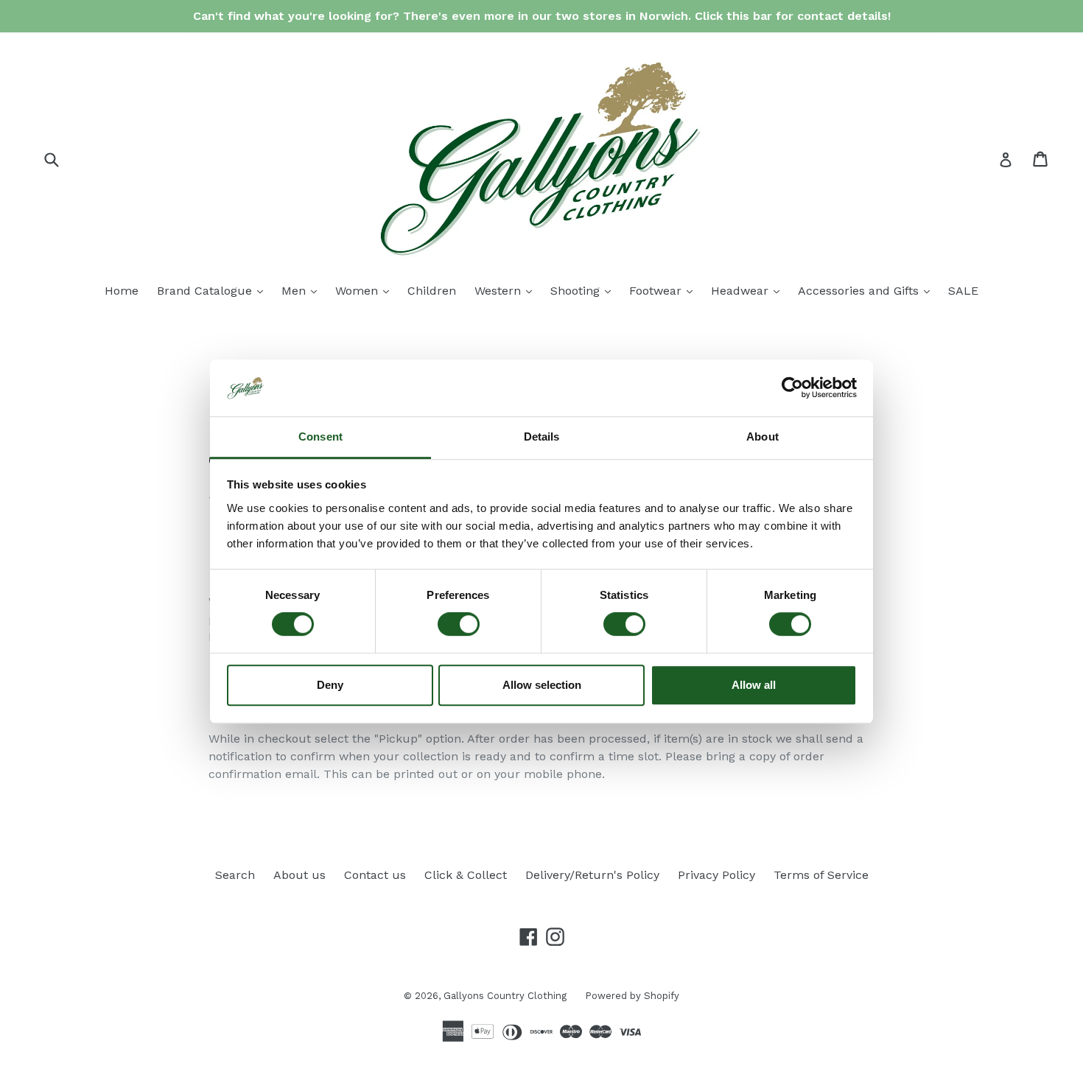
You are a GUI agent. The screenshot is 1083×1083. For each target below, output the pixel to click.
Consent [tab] (320, 436)
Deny (330, 685)
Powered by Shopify (632, 995)
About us (299, 875)
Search (235, 875)
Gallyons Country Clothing (505, 995)
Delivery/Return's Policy (592, 875)
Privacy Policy (716, 875)
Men (302, 290)
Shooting (584, 290)
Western (506, 290)
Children (431, 291)
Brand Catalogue (213, 290)
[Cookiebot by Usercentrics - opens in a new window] (792, 388)
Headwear (749, 290)
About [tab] (762, 436)
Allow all (754, 685)
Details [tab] (542, 436)
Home (122, 291)
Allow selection (541, 685)
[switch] (459, 624)
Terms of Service (821, 875)
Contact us (375, 875)
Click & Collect (465, 875)
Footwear (664, 290)
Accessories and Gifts (867, 290)
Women (365, 290)
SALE (963, 291)
